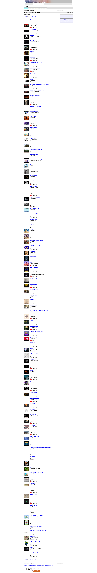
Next (35, 16)
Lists (29, 8)
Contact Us (29, 565)
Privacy (43, 565)
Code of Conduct (33, 565)
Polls (32, 8)
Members (42, 8)
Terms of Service (39, 565)
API (52, 565)
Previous (25, 16)
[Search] (43, 4)
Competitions (36, 8)
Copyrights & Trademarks (47, 565)
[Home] (48, 1)
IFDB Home (25, 565)
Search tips (62, 15)
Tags (45, 8)
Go (34, 14)
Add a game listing (63, 19)
